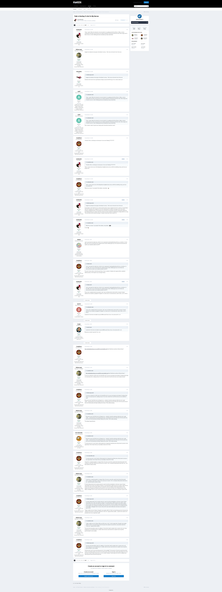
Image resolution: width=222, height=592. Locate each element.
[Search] (147, 6)
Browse (89, 6)
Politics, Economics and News (89, 20)
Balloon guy (79, 49)
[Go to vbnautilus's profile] (79, 77)
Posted (89, 29)
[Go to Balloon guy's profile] (79, 55)
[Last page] (88, 25)
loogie (79, 324)
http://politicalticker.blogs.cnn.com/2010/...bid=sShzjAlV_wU (96, 349)
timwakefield (145, 38)
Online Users (90, 9)
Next (86, 25)
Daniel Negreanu (83, 6)
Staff (84, 9)
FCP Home (76, 6)
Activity (94, 6)
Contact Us (111, 590)
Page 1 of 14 (93, 25)
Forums (74, 9)
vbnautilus (79, 71)
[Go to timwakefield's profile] (142, 39)
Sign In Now (114, 576)
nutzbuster (81, 19)
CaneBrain (79, 138)
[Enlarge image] (108, 188)
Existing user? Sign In (137, 2)
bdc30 (79, 304)
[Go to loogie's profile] (79, 329)
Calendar (80, 9)
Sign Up (146, 2)
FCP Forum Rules (135, 22)
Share (117, 20)
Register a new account (88, 576)
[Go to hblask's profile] (79, 245)
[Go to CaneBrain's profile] (79, 143)
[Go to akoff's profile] (79, 97)
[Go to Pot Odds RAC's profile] (79, 438)
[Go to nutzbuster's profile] (75, 20)
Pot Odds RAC (78, 432)
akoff (79, 91)
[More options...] (127, 29)
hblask (79, 239)
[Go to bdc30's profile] (79, 309)
